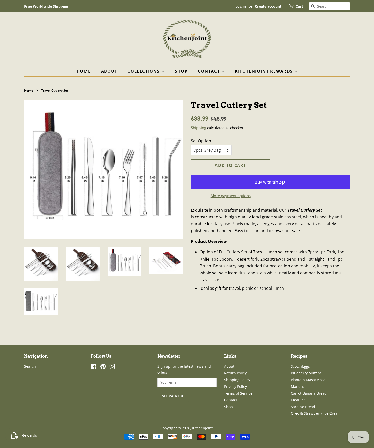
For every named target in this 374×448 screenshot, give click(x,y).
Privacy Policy (235, 386)
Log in (240, 6)
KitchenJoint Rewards (264, 71)
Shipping (198, 127)
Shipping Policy (237, 379)
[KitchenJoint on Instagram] (112, 367)
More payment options (231, 195)
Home (84, 71)
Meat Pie (298, 399)
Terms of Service (238, 393)
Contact (209, 71)
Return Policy (235, 373)
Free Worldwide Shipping (46, 6)
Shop (181, 71)
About (109, 71)
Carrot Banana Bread (309, 393)
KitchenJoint (202, 428)
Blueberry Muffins (306, 373)
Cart (299, 6)
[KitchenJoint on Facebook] (94, 367)
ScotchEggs (300, 366)
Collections (144, 71)
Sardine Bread (303, 406)
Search (30, 366)
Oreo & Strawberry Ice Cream (316, 413)
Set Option (201, 141)
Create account (268, 6)
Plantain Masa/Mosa (308, 379)
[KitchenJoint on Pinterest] (103, 367)
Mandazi (298, 386)
